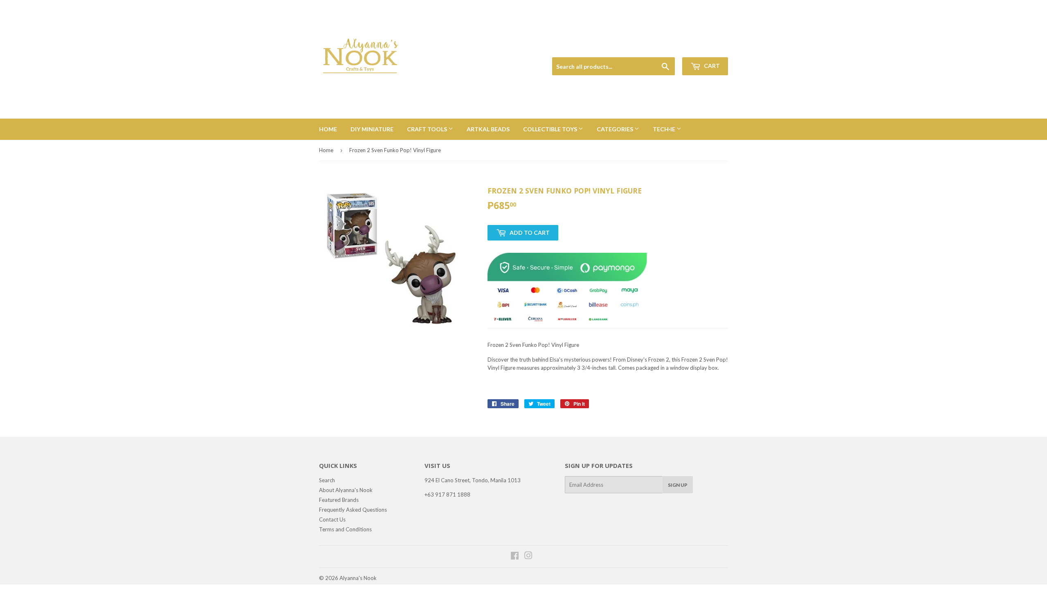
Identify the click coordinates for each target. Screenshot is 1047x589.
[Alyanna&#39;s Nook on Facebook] (514, 556)
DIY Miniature (371, 129)
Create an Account (708, 47)
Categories (615, 129)
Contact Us (332, 519)
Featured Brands (339, 500)
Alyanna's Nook (358, 578)
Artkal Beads (488, 129)
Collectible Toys (550, 129)
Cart (711, 65)
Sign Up (678, 485)
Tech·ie (664, 129)
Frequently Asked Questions (353, 509)
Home (328, 129)
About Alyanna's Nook (346, 490)
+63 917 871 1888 (447, 494)
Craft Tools (427, 129)
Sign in (671, 47)
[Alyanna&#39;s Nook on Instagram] (528, 556)
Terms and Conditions (345, 529)
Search (327, 480)
